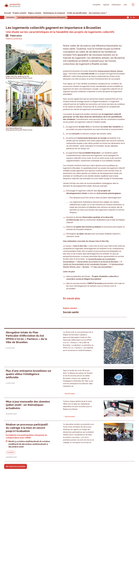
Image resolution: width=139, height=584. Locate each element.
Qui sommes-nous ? (98, 13)
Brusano (86, 267)
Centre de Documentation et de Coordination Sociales (85, 264)
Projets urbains (19, 13)
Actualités (96, 5)
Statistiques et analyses (54, 13)
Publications (116, 5)
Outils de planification (77, 13)
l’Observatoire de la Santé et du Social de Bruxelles (97, 262)
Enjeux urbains (34, 13)
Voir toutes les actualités (15, 466)
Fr (127, 17)
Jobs (125, 5)
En (134, 17)
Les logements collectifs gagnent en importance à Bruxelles (41, 17)
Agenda (106, 5)
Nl (131, 17)
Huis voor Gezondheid (102, 267)
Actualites (10, 17)
